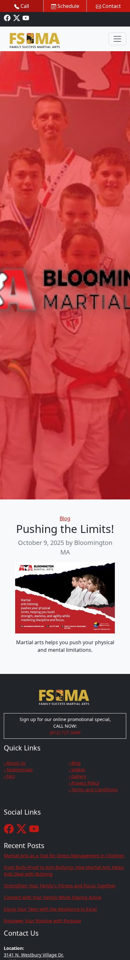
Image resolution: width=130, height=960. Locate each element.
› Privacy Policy (84, 783)
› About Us (15, 763)
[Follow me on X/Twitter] (16, 17)
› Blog (75, 763)
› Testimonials (18, 770)
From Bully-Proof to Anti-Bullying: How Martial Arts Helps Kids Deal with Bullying (64, 870)
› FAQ (9, 776)
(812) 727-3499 (65, 733)
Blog (65, 518)
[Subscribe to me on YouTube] (25, 17)
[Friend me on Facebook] (7, 17)
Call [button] (24, 6)
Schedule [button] (67, 6)
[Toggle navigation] (117, 39)
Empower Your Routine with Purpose (42, 921)
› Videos (77, 770)
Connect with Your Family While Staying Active (52, 897)
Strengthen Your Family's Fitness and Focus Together (60, 886)
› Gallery (77, 776)
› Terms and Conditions (93, 789)
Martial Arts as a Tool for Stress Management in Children (64, 856)
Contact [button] (111, 6)
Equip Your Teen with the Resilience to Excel (50, 909)
